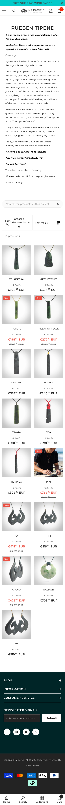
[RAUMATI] (48, 570)
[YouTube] (26, 732)
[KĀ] (16, 516)
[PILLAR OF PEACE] (48, 309)
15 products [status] (12, 236)
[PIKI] (48, 462)
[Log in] (51, 11)
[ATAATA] (16, 570)
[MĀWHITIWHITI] (48, 260)
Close (61, 3)
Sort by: (15, 222)
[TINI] (48, 516)
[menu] (4, 10)
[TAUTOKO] (16, 363)
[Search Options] (59, 204)
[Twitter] (35, 732)
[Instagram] (16, 732)
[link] (23, 799)
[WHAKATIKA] (16, 260)
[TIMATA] (16, 413)
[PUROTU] (16, 309)
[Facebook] (7, 732)
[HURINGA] (16, 462)
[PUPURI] (48, 363)
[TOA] (48, 413)
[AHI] (16, 624)
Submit (51, 718)
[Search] (14, 10)
